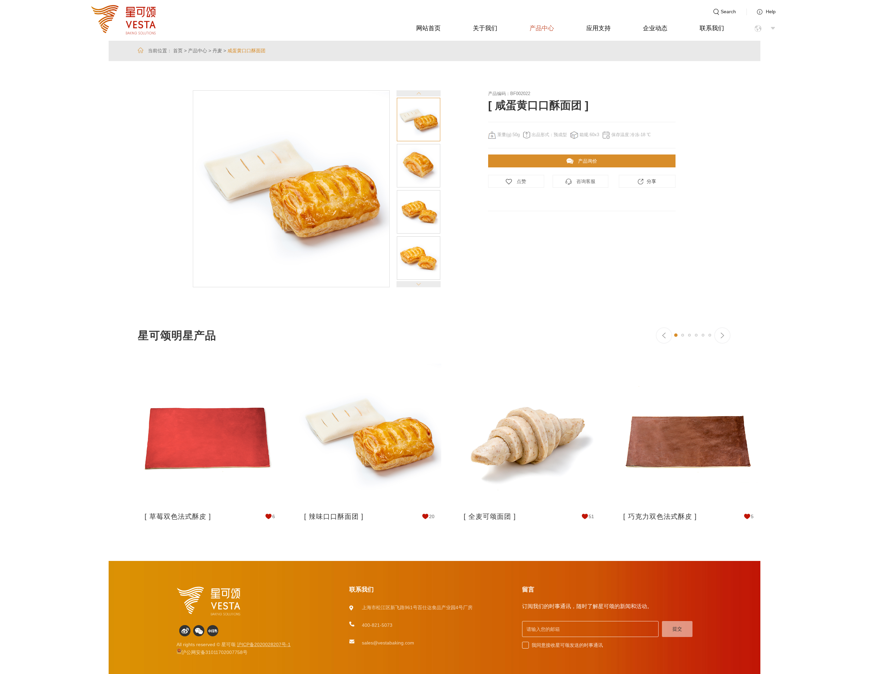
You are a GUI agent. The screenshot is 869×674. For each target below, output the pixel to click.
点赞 (520, 181)
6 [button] (709, 335)
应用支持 (598, 28)
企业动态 (655, 28)
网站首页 (428, 28)
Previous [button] (171, 188)
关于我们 (485, 28)
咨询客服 (585, 181)
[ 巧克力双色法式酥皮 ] (660, 516)
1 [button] (675, 335)
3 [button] (689, 335)
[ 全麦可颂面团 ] (490, 516)
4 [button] (696, 335)
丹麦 (217, 50)
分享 (651, 181)
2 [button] (682, 335)
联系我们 (712, 28)
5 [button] (703, 335)
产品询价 (587, 161)
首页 (178, 50)
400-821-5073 (377, 625)
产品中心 (542, 28)
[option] (291, 189)
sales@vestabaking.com (388, 642)
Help (771, 11)
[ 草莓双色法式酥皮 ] (178, 516)
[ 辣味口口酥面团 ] (334, 516)
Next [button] (445, 188)
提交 (677, 629)
